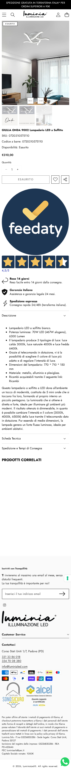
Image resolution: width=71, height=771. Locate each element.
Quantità (6, 162)
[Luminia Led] (35, 15)
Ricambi (14, 381)
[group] (10, 116)
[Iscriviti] (62, 594)
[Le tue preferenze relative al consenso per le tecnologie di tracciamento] (67, 578)
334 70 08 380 (11, 661)
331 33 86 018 (11, 657)
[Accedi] (58, 15)
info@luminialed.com (14, 666)
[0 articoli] (67, 15)
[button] (30, 100)
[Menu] (4, 15)
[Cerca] (13, 15)
